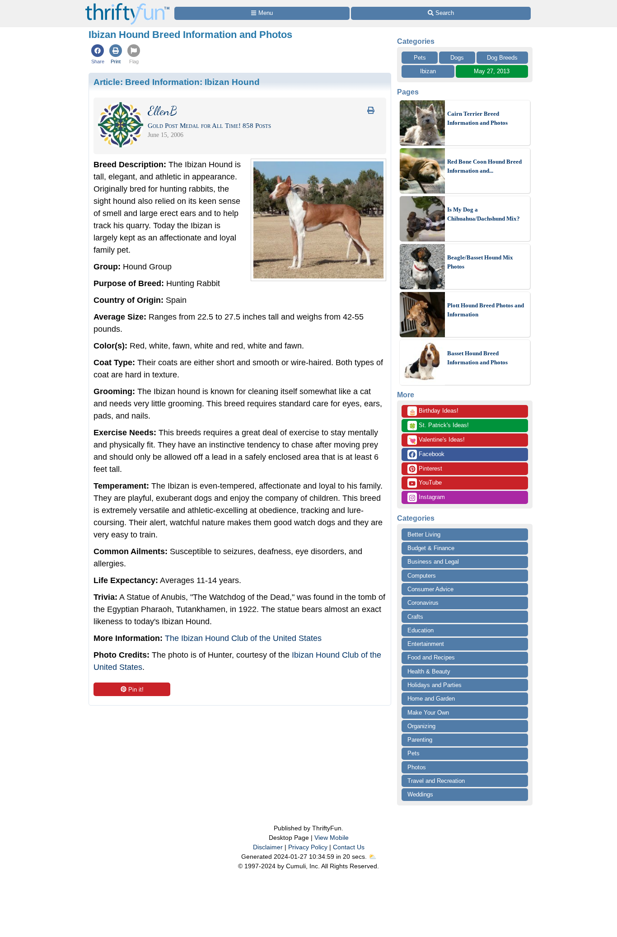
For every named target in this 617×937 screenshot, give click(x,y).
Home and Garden (431, 698)
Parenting (419, 739)
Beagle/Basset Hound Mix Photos (480, 262)
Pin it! (136, 689)
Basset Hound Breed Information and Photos (477, 358)
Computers (421, 575)
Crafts (415, 616)
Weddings (420, 794)
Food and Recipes (431, 657)
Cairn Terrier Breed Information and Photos (477, 118)
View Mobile (331, 837)
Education (420, 630)
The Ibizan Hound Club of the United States (243, 638)
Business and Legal (433, 561)
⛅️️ (372, 856)
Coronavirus (423, 602)
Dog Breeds (502, 57)
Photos (416, 767)
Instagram (431, 497)
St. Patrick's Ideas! (439, 426)
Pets (420, 57)
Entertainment (425, 643)
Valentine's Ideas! (437, 440)
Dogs (457, 57)
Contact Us (349, 847)
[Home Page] (127, 5)
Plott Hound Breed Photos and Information (485, 310)
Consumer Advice (430, 589)
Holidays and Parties (434, 685)
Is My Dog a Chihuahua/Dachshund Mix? (483, 214)
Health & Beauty (428, 671)
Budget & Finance (430, 548)
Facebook (430, 454)
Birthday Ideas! (433, 411)
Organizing (421, 726)
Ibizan (428, 71)
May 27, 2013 (491, 71)
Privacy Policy (307, 847)
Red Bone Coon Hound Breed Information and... (484, 166)
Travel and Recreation (436, 780)
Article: (176, 82)
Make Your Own (428, 712)
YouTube (429, 482)
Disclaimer (268, 847)
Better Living (423, 534)
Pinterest (429, 468)
